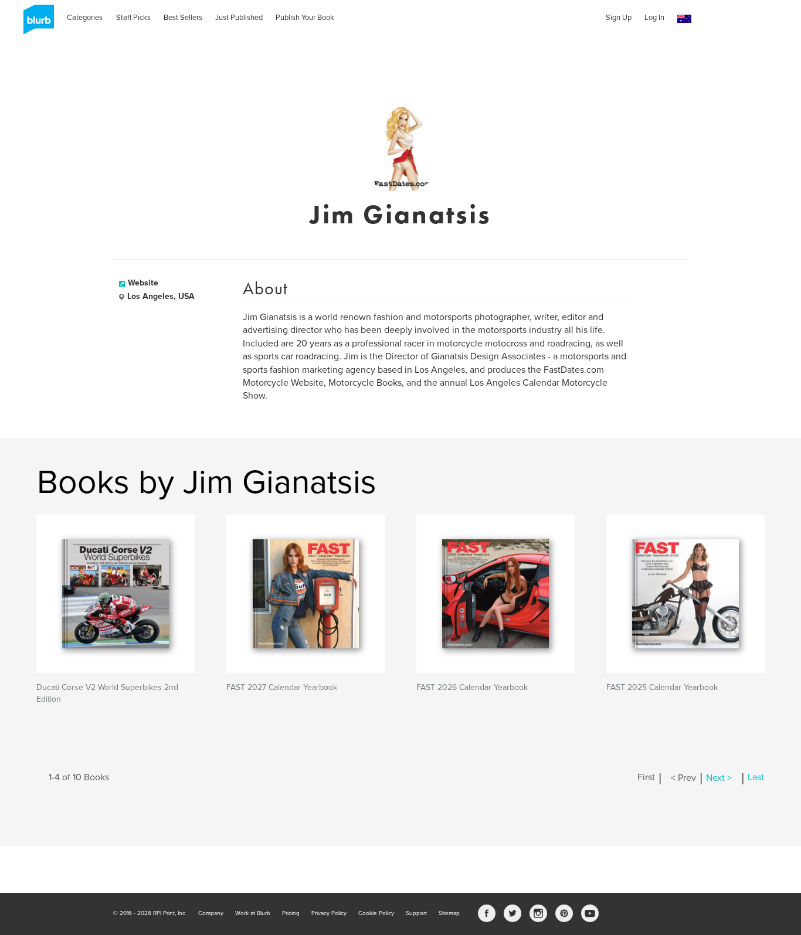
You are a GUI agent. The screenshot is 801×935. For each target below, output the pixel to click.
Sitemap (449, 913)
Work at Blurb (252, 913)
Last (756, 778)
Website (143, 283)
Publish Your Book (305, 17)
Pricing (291, 913)
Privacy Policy (329, 913)
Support (416, 913)
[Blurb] (35, 23)
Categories (85, 17)
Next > (719, 778)
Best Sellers (183, 17)
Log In (654, 17)
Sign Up (619, 17)
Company (210, 913)
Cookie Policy (376, 913)
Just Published (239, 17)
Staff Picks (133, 17)
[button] (684, 19)
